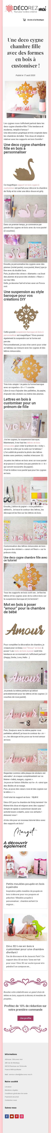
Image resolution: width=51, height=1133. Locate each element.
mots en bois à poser (24, 651)
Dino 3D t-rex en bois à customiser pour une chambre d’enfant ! (25, 949)
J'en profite (25, 1018)
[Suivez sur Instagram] (22, 1116)
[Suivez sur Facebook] (7, 1116)
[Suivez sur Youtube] (12, 1116)
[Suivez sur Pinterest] (17, 1116)
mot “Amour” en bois (32, 648)
